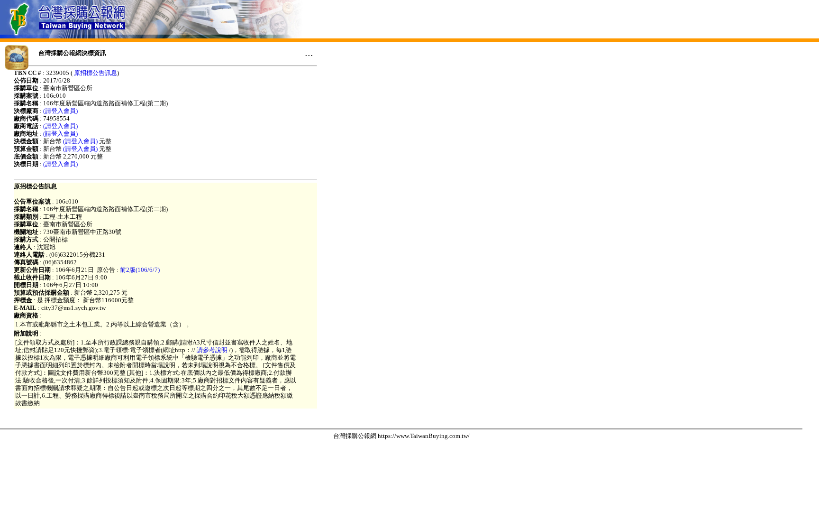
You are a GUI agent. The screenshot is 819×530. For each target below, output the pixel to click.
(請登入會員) (60, 110)
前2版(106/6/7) (140, 269)
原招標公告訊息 (95, 72)
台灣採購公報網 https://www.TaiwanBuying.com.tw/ (401, 435)
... (309, 52)
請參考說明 (212, 349)
